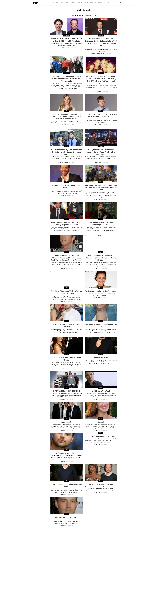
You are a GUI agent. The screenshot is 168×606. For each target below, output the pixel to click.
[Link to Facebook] (114, 2)
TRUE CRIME (93, 2)
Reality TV (56, 2)
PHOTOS (80, 2)
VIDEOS (86, 2)
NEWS (62, 2)
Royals (73, 2)
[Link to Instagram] (117, 2)
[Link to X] (120, 2)
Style (67, 2)
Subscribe (108, 2)
